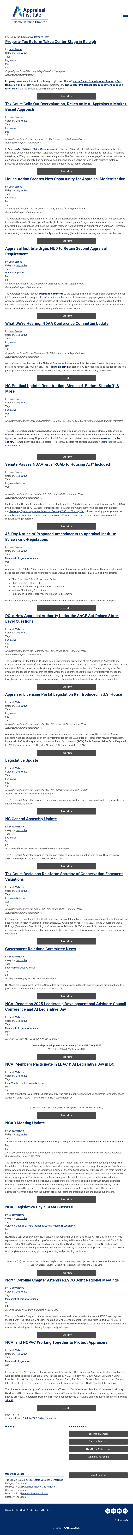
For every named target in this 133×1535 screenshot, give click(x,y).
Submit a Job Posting (98, 1456)
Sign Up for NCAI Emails (98, 1449)
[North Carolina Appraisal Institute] (29, 24)
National (9, 272)
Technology (11, 1141)
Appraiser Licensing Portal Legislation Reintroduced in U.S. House (63, 694)
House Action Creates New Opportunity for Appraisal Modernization (65, 179)
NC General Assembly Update (31, 819)
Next (43, 1418)
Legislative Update (21, 760)
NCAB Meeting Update (25, 1123)
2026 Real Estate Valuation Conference (43, 1480)
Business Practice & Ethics (34, 1493)
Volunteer (10, 1225)
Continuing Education (42, 1141)
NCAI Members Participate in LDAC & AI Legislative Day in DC (59, 1064)
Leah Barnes (15, 49)
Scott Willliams (16, 629)
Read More (66, 96)
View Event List (98, 1475)
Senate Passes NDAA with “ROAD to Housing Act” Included (57, 464)
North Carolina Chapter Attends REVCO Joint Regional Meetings (62, 1280)
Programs (59, 1141)
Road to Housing (58, 366)
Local (8, 967)
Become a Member (98, 1434)
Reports (68, 1141)
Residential (78, 1141)
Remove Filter (41, 36)
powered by (58, 1528)
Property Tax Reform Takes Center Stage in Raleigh (50, 41)
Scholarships (24, 1141)
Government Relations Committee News (40, 949)
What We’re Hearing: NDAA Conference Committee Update (57, 323)
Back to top (120, 1520)
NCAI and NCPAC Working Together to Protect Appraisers (56, 1342)
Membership (11, 558)
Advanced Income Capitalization (39, 1486)
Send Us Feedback (98, 1441)
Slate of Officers (24, 1225)
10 (39, 1418)
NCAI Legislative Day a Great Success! (39, 1207)
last (51, 1418)
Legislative (21, 53)
